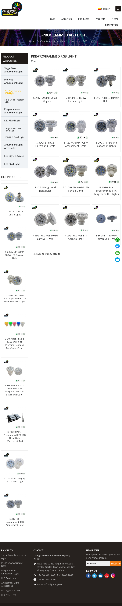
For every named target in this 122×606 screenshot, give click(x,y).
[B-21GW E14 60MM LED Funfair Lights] (75, 174)
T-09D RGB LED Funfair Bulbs (106, 103)
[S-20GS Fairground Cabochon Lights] (106, 129)
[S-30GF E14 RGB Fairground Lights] (45, 129)
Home (44, 23)
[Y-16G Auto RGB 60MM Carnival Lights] (45, 222)
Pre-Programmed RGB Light (12, 95)
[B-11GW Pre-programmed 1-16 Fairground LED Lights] (106, 174)
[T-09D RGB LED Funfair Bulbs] (106, 84)
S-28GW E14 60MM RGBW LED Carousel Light (15, 258)
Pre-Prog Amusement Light (50, 44)
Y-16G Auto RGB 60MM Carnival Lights (45, 241)
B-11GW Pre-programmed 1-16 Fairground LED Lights (106, 194)
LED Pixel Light (11, 167)
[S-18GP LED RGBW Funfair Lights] (75, 84)
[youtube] (106, 579)
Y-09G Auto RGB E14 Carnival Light (76, 241)
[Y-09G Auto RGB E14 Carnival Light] (75, 222)
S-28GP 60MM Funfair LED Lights (45, 103)
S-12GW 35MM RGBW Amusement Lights (76, 148)
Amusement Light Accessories (13, 150)
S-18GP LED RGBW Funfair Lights (76, 103)
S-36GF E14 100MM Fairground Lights (106, 241)
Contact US (112, 23)
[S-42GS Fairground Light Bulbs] (45, 174)
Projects (86, 23)
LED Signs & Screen (14, 159)
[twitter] (94, 579)
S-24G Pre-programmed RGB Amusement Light (15, 525)
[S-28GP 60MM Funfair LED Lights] (45, 84)
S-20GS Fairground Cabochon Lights (106, 148)
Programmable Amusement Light (13, 114)
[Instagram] (113, 579)
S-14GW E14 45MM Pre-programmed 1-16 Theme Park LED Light (15, 302)
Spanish (105, 8)
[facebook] (88, 579)
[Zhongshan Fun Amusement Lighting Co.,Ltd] (11, 15)
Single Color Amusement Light (13, 73)
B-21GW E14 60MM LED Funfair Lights (76, 193)
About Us (56, 23)
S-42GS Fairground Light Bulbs (45, 193)
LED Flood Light (12, 124)
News (99, 23)
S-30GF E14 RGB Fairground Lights (45, 148)
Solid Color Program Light (14, 104)
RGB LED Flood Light (14, 140)
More (33, 64)
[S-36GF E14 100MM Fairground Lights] (106, 222)
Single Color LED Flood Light (12, 133)
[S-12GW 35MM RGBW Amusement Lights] (75, 129)
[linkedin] (100, 579)
